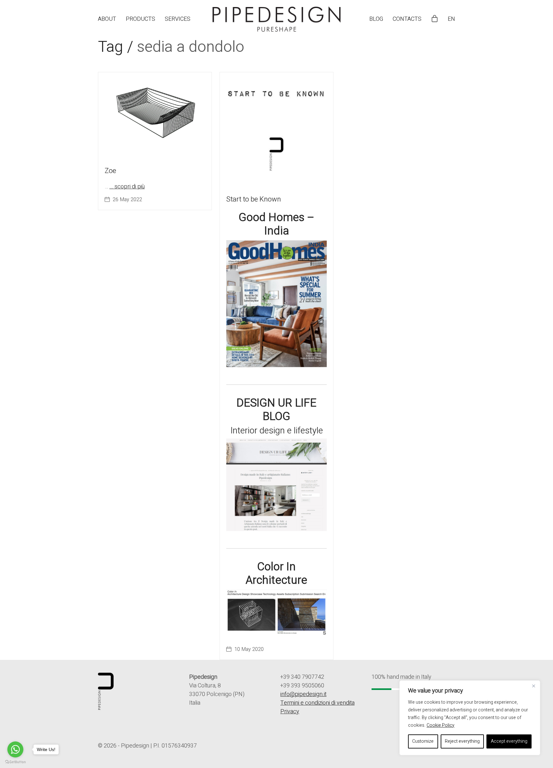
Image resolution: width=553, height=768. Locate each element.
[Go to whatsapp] (15, 749)
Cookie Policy (440, 725)
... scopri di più (127, 186)
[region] (469, 717)
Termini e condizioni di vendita (317, 703)
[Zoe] (155, 114)
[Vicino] (533, 686)
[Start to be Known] (276, 129)
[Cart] (434, 19)
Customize (423, 741)
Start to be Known (253, 199)
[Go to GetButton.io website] (15, 762)
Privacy (289, 711)
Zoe (110, 171)
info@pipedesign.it (303, 694)
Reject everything (462, 741)
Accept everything (509, 741)
